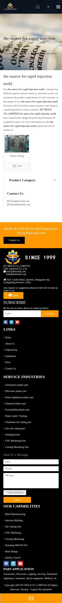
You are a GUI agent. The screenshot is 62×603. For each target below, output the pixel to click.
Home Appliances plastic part (19, 397)
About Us (9, 343)
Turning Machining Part (17, 447)
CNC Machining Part (15, 440)
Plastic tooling (17, 156)
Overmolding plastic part (17, 409)
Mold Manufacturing (15, 514)
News (8, 362)
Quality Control (12, 557)
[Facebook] (5, 322)
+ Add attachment (14, 492)
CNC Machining (13, 532)
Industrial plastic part (15, 403)
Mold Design (11, 551)
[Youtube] (17, 322)
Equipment (10, 356)
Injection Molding (14, 520)
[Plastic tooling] (17, 144)
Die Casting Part (13, 526)
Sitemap (24, 589)
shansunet (47, 589)
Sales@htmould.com (20, 204)
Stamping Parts (12, 434)
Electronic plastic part (16, 391)
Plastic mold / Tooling (16, 416)
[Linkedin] (11, 322)
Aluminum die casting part (18, 422)
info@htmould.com (31, 233)
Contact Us (14, 240)
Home (8, 337)
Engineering (11, 350)
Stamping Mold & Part (16, 545)
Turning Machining (14, 539)
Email (15, 295)
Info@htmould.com (19, 201)
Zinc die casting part (15, 428)
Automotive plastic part (16, 385)
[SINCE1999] (31, 257)
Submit (17, 499)
